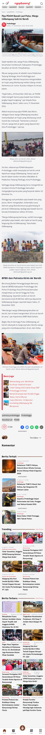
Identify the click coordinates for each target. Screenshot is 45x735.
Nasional (21, 7)
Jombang (4, 614)
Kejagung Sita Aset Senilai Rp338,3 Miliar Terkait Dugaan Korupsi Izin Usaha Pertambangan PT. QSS (12, 584)
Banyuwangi (26, 548)
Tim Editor (34, 438)
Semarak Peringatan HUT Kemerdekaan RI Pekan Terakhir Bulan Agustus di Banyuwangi (12, 678)
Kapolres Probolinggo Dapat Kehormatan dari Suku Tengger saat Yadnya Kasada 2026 (29, 501)
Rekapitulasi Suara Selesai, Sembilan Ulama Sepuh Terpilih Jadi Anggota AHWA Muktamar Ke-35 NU (11, 622)
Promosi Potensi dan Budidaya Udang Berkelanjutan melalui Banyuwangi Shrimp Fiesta (31, 584)
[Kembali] (3, 3)
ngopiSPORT (29, 7)
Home (3, 12)
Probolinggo (19, 12)
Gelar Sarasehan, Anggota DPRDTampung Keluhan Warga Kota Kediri (12, 554)
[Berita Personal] (22, 728)
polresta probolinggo (11, 415)
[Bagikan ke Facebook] (22, 427)
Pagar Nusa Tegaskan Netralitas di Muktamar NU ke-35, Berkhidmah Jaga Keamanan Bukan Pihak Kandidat (11, 650)
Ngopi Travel (26, 614)
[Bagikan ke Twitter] (27, 427)
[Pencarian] (41, 3)
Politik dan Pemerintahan (9, 549)
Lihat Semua (39, 529)
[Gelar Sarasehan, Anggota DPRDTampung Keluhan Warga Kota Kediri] (12, 538)
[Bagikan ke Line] (32, 427)
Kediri (3, 642)
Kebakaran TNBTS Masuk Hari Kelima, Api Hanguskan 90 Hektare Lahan (29, 487)
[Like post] (4, 426)
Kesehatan (38, 7)
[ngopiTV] (7, 3)
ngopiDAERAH (12, 7)
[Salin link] (41, 427)
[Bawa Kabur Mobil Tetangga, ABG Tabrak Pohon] (9, 517)
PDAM (16, 420)
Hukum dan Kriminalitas (9, 576)
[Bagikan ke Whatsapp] (37, 427)
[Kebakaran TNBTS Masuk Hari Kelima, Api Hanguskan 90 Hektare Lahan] (9, 485)
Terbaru (5, 7)
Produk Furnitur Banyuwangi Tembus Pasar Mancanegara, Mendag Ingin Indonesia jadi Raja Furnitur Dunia (32, 705)
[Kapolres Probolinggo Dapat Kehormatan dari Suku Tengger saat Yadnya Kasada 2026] (9, 500)
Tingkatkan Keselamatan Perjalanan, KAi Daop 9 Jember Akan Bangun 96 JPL (32, 620)
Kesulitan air (7, 420)
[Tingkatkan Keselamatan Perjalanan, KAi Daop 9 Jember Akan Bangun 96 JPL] (33, 606)
